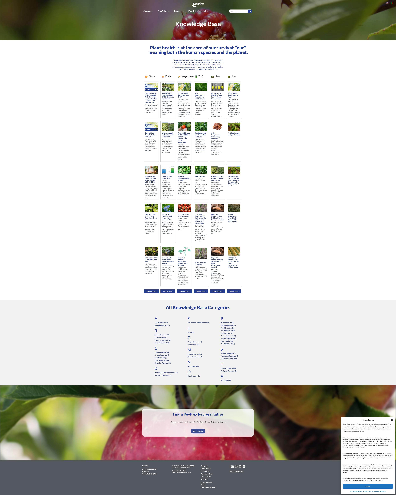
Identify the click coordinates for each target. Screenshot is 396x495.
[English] (387, 3)
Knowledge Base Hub (197, 11)
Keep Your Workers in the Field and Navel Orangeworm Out (217, 217)
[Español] (392, 3)
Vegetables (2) (226, 380)
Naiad (203, 485)
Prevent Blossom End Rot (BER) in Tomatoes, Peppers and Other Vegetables (184, 137)
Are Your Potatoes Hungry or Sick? (184, 178)
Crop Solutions (164, 11)
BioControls (205, 471)
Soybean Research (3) (228, 353)
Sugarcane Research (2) (229, 359)
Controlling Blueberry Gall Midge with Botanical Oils (167, 217)
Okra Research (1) (194, 376)
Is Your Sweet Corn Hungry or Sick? (183, 95)
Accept (367, 486)
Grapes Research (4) (195, 342)
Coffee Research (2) (162, 355)
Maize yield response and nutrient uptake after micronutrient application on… (233, 262)
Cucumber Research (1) (163, 363)
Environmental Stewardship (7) (198, 322)
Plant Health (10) (227, 341)
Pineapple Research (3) (229, 338)
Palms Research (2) (227, 322)
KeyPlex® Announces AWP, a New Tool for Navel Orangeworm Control (217, 262)
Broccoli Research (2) (162, 343)
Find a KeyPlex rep (236, 471)
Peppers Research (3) (228, 336)
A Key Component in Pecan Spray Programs (216, 135)
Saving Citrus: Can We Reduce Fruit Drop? (150, 135)
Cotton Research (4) (162, 360)
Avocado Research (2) (162, 325)
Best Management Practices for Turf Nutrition (200, 96)
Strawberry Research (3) (229, 356)
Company (147, 11)
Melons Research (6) (195, 354)
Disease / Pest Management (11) (166, 372)
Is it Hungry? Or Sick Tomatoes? (183, 215)
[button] (392, 420)
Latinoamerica (206, 468)
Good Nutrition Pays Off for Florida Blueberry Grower (168, 260)
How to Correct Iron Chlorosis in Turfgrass (200, 135)
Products (178, 11)
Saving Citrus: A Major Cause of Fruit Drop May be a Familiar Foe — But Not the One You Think (151, 97)
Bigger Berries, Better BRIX (167, 177)
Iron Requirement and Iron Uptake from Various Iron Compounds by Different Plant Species (234, 181)
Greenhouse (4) (193, 344)
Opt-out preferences (356, 491)
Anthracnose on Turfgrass (200, 263)
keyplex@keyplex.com (183, 472)
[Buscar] (250, 11)
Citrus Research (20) (162, 352)
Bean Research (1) (161, 337)
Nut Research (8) (193, 366)
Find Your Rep (198, 431)
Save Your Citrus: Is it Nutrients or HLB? (151, 259)
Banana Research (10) (162, 335)
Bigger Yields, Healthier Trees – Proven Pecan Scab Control (217, 96)
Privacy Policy (367, 491)
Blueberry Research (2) (163, 340)
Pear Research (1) (227, 333)
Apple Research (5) (161, 322)
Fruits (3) (191, 332)
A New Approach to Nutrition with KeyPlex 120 (168, 135)
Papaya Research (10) (228, 325)
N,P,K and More (200, 176)
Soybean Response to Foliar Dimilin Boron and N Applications (232, 218)
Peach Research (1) (227, 328)
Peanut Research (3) (228, 330)
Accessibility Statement (379, 491)
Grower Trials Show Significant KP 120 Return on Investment (168, 96)
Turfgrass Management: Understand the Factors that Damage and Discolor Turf (200, 218)
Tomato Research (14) (228, 368)
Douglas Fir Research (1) (163, 375)
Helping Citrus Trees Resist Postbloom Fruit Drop (151, 217)
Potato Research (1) (228, 344)
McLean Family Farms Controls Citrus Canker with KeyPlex (150, 179)
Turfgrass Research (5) (229, 371)
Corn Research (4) (161, 358)
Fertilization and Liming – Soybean (234, 134)
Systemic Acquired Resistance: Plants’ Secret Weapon (183, 261)
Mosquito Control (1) (195, 357)
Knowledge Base (206, 482)
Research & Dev (206, 474)
